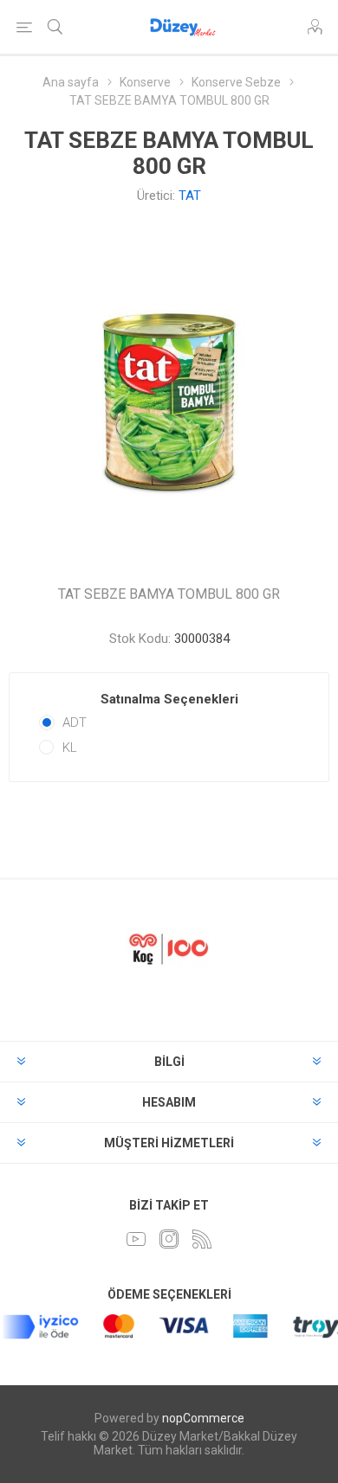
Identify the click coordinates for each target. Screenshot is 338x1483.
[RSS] (202, 1239)
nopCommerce (203, 1418)
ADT (74, 722)
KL (69, 747)
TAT (190, 195)
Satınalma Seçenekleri (169, 699)
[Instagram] (169, 1239)
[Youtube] (136, 1239)
